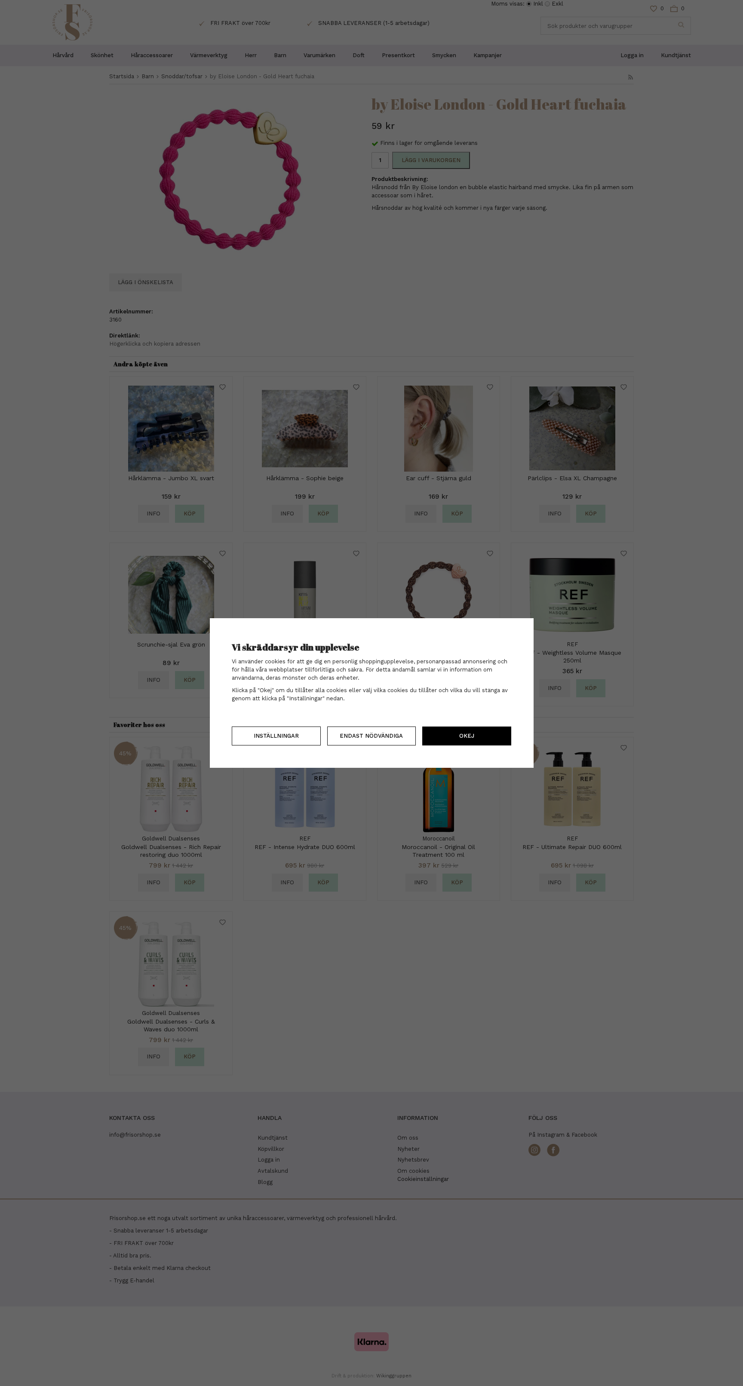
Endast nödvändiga (371, 736)
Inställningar (276, 736)
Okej (466, 736)
